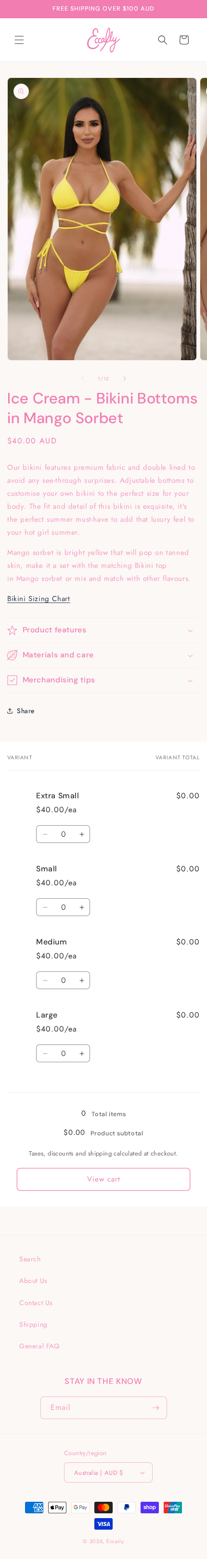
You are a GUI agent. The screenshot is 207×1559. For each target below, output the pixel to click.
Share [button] (26, 711)
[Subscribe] (156, 1407)
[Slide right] (124, 378)
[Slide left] (82, 378)
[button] (19, 39)
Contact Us (36, 1303)
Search (30, 1259)
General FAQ (39, 1346)
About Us (33, 1280)
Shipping (33, 1324)
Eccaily (115, 1541)
